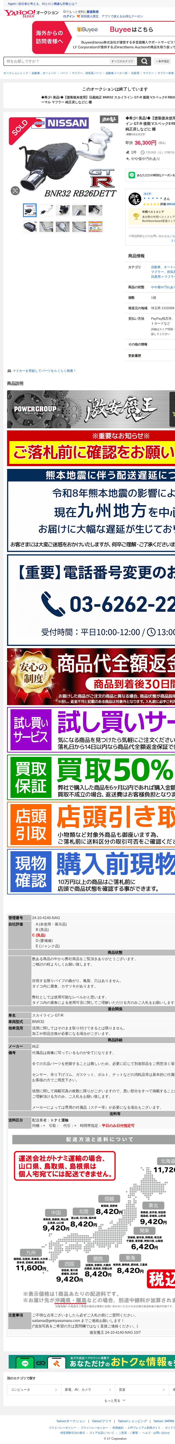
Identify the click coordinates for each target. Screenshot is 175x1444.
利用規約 (118, 1427)
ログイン (69, 16)
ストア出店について (102, 1432)
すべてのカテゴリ (122, 61)
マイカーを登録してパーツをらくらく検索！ (44, 371)
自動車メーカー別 (116, 73)
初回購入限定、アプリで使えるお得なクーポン (112, 16)
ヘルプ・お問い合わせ (156, 1432)
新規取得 (93, 11)
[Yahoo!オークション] (32, 11)
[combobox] (57, 61)
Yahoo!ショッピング (132, 1421)
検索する (144, 61)
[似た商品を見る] (15, 190)
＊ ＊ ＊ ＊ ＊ (153, 198)
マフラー (148, 73)
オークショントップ (15, 73)
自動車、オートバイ (44, 73)
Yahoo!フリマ (101, 1421)
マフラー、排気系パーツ (87, 73)
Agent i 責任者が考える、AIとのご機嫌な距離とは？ (42, 3)
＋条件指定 (162, 61)
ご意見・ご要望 (128, 1432)
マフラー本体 (165, 73)
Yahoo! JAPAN (163, 1421)
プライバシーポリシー (62, 1427)
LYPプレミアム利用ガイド (144, 1427)
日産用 (135, 73)
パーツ (64, 73)
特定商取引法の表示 (72, 1432)
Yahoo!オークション (70, 1421)
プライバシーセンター (94, 1427)
